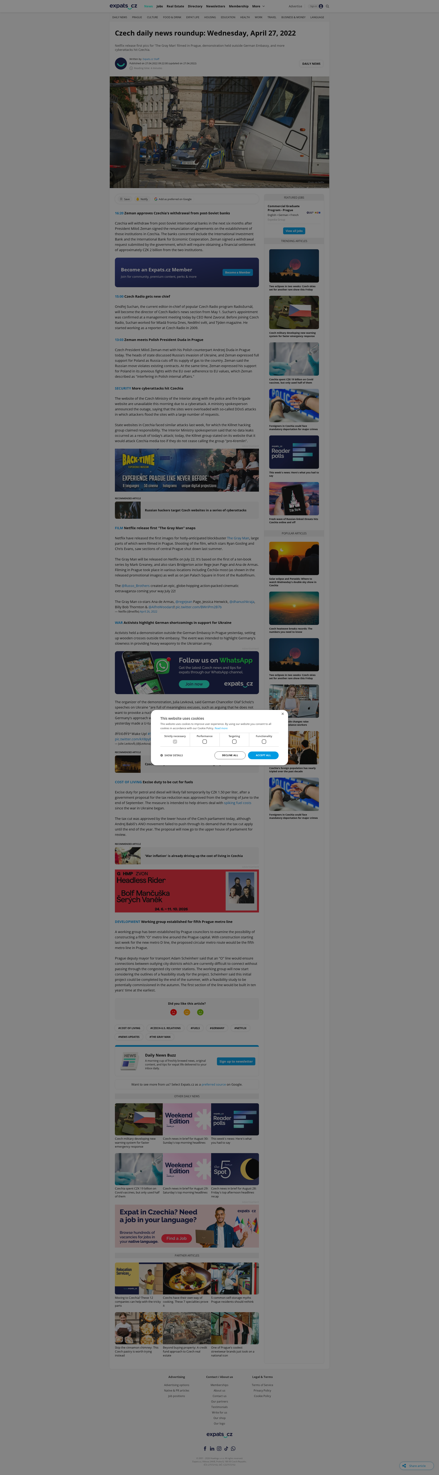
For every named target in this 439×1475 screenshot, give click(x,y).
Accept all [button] (263, 755)
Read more (221, 728)
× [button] (282, 714)
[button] (171, 755)
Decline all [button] (230, 755)
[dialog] (219, 737)
